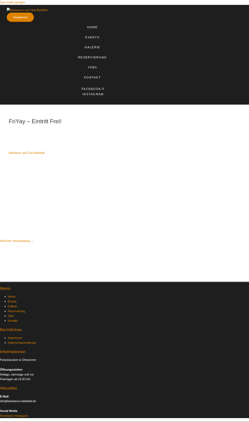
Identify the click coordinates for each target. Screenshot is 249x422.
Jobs (92, 67)
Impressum (15, 337)
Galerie (92, 47)
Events (92, 37)
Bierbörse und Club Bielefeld (27, 152)
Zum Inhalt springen (12, 2)
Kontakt (92, 77)
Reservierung (92, 57)
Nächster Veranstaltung (16, 240)
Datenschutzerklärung (22, 342)
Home (92, 27)
